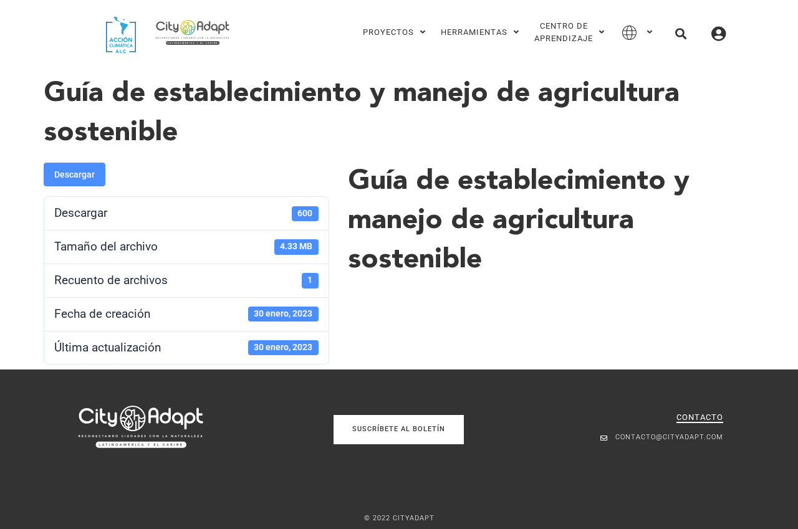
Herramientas (474, 32)
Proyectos (388, 32)
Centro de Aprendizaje (563, 32)
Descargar (74, 174)
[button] (680, 33)
